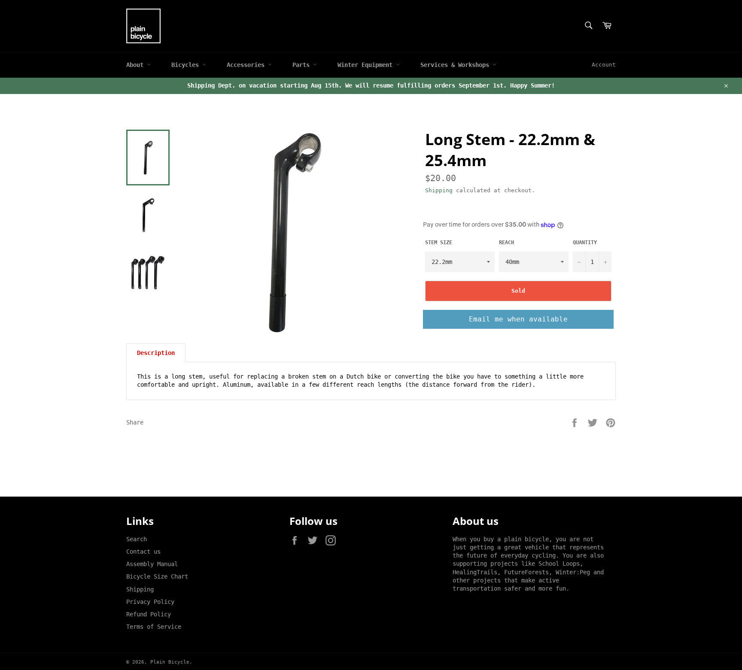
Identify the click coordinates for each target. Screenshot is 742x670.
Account (604, 64)
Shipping (439, 190)
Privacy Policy (150, 601)
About (136, 64)
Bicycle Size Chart (157, 576)
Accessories (247, 64)
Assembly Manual (152, 564)
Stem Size (438, 243)
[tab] (156, 352)
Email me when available (518, 319)
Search (136, 539)
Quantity (585, 243)
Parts (302, 64)
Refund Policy (148, 614)
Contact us (143, 551)
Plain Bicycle (169, 662)
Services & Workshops (456, 64)
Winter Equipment (367, 64)
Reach (506, 243)
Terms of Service (153, 626)
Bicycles (186, 64)
